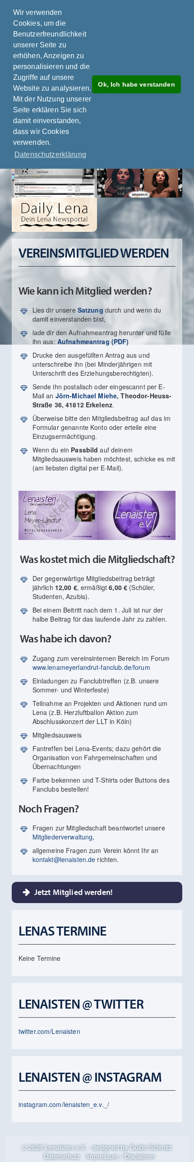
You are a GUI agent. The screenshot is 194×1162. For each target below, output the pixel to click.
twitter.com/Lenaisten (49, 1031)
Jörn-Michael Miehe (86, 395)
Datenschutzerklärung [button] (50, 154)
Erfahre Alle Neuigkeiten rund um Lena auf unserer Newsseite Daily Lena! (51, 215)
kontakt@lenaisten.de (64, 859)
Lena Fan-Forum (51, 180)
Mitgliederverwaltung (62, 836)
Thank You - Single (120, 180)
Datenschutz (62, 1156)
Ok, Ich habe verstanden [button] (136, 84)
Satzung (90, 309)
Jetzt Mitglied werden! (73, 892)
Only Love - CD (166, 180)
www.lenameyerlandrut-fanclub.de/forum (91, 667)
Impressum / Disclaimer (120, 1156)
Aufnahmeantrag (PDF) (93, 341)
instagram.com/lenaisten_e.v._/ (63, 1104)
